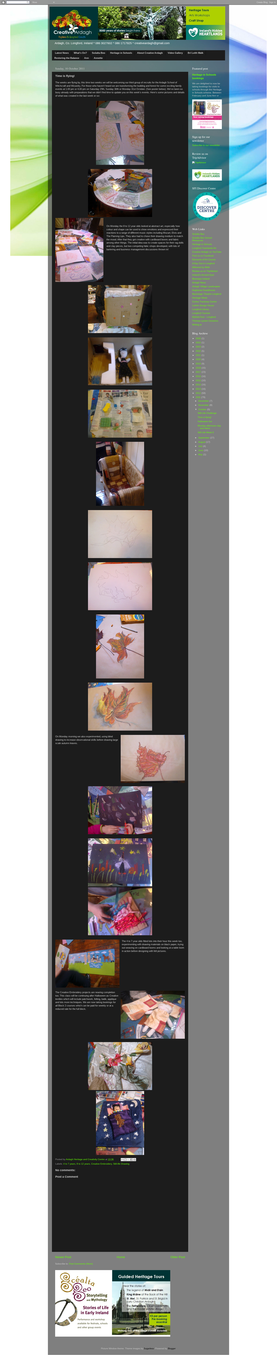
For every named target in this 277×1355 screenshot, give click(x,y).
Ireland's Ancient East (203, 275)
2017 (198, 372)
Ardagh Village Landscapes (206, 286)
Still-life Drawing (121, 1164)
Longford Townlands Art (204, 248)
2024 (198, 342)
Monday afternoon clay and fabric (209, 427)
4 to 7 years (69, 1164)
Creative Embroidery (101, 1164)
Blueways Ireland (201, 279)
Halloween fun (205, 421)
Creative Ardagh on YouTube (206, 252)
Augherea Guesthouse (203, 290)
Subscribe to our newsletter (206, 145)
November (204, 405)
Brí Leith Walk (195, 52)
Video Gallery (175, 52)
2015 (198, 380)
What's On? (80, 52)
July (200, 446)
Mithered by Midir (201, 267)
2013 (198, 389)
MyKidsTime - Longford (204, 317)
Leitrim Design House (203, 305)
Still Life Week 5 (206, 432)
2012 (198, 393)
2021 (198, 355)
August (202, 442)
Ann (86, 58)
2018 (198, 368)
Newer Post (63, 1257)
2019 (198, 363)
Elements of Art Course (204, 259)
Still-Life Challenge (207, 413)
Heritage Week (199, 298)
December (204, 401)
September (204, 438)
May (200, 454)
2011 (198, 397)
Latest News (62, 52)
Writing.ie (197, 324)
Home (121, 1257)
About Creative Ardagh (150, 52)
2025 (198, 338)
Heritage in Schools (121, 52)
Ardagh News (199, 282)
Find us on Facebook (203, 256)
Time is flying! (204, 417)
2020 (198, 359)
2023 (198, 347)
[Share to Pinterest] (134, 1159)
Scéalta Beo (98, 52)
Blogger (172, 1348)
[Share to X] (128, 1159)
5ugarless (149, 1348)
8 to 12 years (83, 1164)
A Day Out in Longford (203, 263)
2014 (198, 384)
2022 (198, 351)
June (201, 450)
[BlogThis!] (125, 1159)
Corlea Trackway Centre (204, 301)
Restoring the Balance (66, 58)
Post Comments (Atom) (81, 1264)
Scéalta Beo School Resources (202, 239)
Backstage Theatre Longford (206, 294)
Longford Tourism (201, 313)
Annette (98, 58)
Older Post (177, 1257)
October (202, 409)
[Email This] (122, 1159)
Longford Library (200, 309)
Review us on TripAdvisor (205, 271)
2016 (198, 376)
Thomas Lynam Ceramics (205, 321)
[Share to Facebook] (131, 1159)
